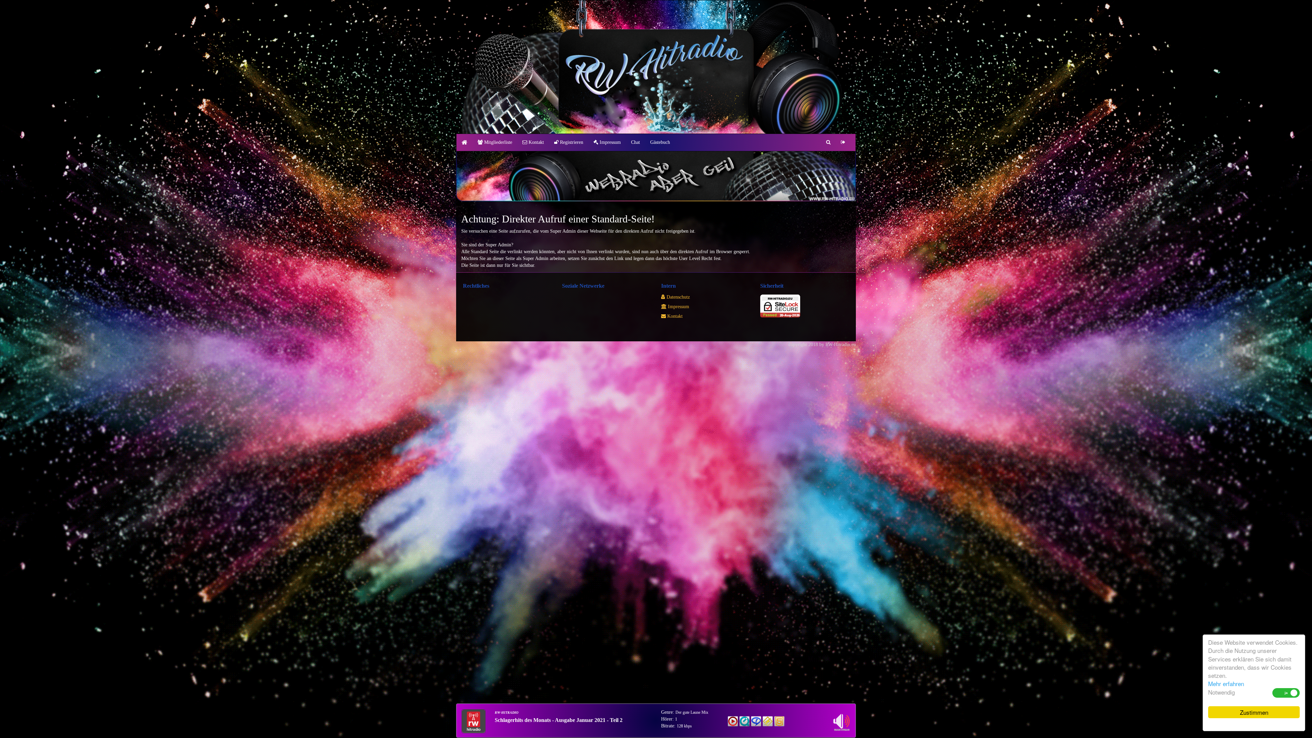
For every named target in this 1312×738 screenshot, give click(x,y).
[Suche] (828, 142)
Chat (635, 142)
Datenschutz (677, 297)
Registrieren (571, 142)
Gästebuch (660, 142)
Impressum (609, 142)
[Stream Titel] (733, 720)
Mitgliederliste (497, 142)
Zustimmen (1254, 712)
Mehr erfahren (1226, 683)
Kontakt (535, 142)
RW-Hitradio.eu (840, 344)
